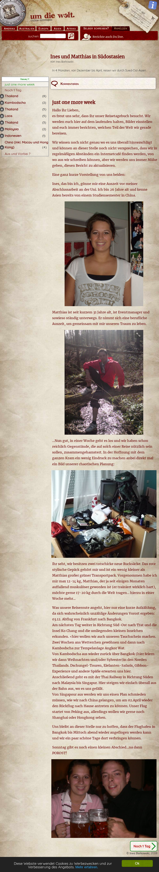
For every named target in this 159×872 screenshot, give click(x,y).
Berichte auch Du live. (108, 37)
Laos (8, 116)
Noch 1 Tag (13, 90)
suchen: (33, 36)
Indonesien (13, 135)
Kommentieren (69, 84)
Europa (43, 28)
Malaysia (12, 129)
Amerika (9, 28)
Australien (26, 28)
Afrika (71, 28)
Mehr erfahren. (86, 867)
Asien (57, 28)
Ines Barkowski (64, 61)
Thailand (11, 96)
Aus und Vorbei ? (17, 154)
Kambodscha (15, 102)
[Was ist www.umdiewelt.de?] (152, 5)
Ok (137, 863)
